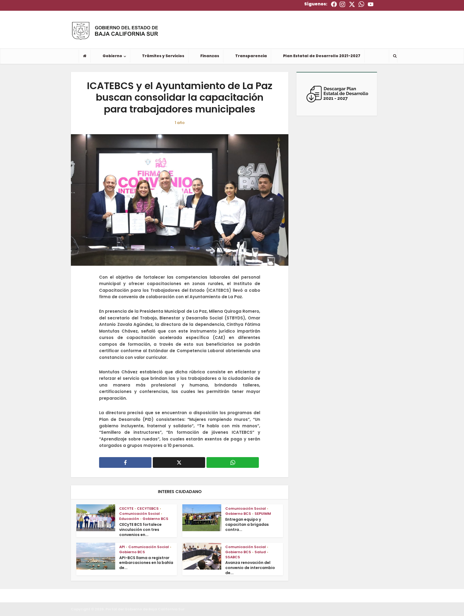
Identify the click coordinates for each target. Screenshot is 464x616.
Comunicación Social (139, 513)
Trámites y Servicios (163, 56)
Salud (260, 552)
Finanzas (209, 56)
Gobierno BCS (155, 518)
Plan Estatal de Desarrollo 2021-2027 (321, 56)
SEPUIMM (263, 513)
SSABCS (232, 557)
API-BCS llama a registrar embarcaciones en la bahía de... (146, 563)
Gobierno (112, 56)
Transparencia (251, 56)
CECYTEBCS (148, 508)
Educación (129, 518)
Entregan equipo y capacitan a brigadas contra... (247, 524)
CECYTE (126, 508)
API (122, 546)
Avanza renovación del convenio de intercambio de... (250, 567)
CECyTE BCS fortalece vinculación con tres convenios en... (140, 529)
